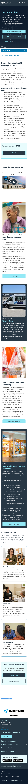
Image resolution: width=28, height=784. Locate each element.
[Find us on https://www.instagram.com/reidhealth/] (13, 715)
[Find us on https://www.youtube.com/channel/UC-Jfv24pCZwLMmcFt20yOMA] (17, 715)
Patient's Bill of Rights (6, 773)
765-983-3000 (5, 729)
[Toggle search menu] (19, 3)
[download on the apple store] (7, 760)
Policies (3, 771)
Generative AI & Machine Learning (10, 776)
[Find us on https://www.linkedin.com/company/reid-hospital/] (15, 715)
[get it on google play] (18, 760)
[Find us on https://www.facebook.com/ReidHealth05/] (11, 715)
